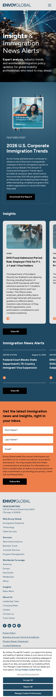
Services (7, 537)
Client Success (10, 531)
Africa (6, 581)
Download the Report (21, 197)
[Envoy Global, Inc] (17, 5)
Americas (7, 564)
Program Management (13, 554)
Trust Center (9, 618)
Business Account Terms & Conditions (21, 637)
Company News (10, 605)
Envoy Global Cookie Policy (28, 670)
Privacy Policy (9, 633)
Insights (7, 587)
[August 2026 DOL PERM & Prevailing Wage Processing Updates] (54, 318)
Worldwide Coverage (14, 560)
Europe (6, 568)
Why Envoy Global (12, 519)
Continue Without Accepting (28, 674)
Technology (8, 527)
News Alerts (8, 591)
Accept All (28, 680)
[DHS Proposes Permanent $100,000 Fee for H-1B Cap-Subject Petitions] (50, 377)
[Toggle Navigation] (49, 5)
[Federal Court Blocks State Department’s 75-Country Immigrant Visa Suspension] (4, 377)
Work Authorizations (13, 541)
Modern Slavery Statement (15, 641)
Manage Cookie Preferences (28, 693)
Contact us (8, 614)
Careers (6, 609)
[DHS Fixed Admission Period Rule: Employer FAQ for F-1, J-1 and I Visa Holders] (7, 318)
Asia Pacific (8, 572)
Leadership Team (11, 601)
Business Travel (10, 546)
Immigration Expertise (13, 523)
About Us (7, 597)
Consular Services (11, 550)
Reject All (28, 687)
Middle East (8, 577)
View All (15, 331)
